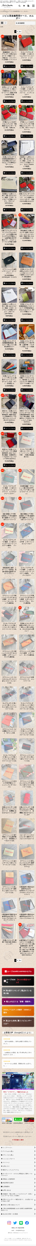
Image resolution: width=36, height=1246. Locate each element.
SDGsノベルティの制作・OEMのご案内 (17, 1011)
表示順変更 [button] (21, 23)
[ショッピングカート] (23, 5)
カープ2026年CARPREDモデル (19, 971)
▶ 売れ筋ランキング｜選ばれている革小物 (17, 992)
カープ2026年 (18, 981)
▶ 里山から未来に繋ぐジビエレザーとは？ (17, 1022)
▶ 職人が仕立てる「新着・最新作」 (18, 1002)
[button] (19, 5)
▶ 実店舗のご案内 (18, 1140)
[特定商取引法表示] (28, 5)
